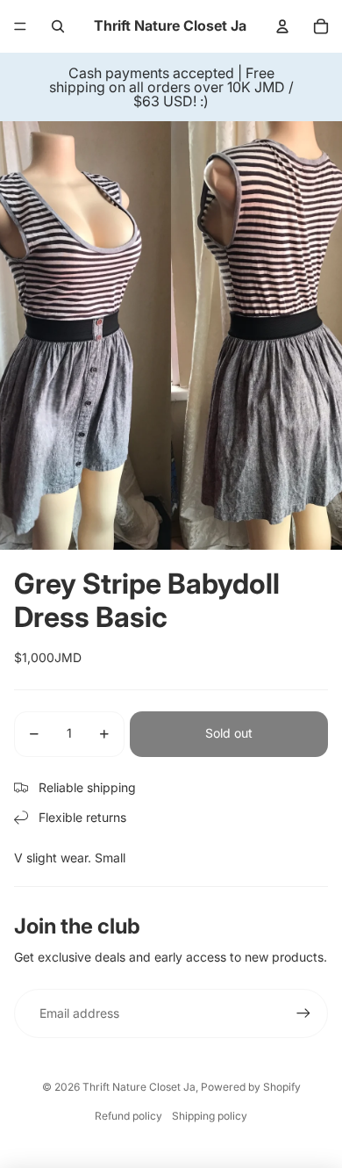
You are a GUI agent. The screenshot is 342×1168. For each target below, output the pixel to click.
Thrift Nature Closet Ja (139, 1086)
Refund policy (128, 1115)
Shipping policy (209, 1115)
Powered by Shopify (251, 1086)
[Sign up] (303, 1013)
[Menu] (20, 26)
